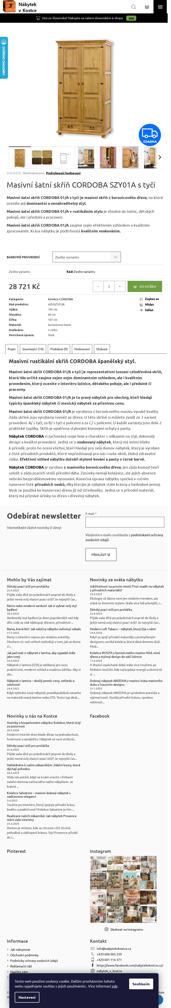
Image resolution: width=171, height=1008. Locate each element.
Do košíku (148, 286)
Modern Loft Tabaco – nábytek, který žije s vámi (123, 629)
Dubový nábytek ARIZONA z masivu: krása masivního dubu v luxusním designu (126, 682)
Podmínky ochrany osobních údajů (34, 960)
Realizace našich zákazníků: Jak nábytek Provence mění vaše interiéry (42, 818)
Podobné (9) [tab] (59, 349)
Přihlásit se (101, 555)
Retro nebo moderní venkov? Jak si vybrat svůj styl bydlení (42, 607)
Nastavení (27, 997)
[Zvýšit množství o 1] (119, 286)
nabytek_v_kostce (109, 971)
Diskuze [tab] (102, 349)
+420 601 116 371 (109, 960)
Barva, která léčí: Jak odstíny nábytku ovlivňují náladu (44, 629)
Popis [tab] (12, 349)
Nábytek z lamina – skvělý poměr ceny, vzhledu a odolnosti (40, 682)
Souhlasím (141, 983)
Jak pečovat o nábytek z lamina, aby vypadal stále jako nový (41, 654)
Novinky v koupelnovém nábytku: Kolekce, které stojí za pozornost (44, 724)
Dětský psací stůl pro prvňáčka (28, 586)
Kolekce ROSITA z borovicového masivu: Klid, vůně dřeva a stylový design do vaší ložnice (125, 654)
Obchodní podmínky (24, 955)
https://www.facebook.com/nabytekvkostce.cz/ (130, 965)
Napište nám (19, 972)
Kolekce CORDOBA (60, 299)
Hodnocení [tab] (82, 349)
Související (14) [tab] (33, 349)
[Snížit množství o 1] (98, 286)
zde (115, 986)
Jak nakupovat (20, 949)
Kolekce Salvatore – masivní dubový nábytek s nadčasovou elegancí (39, 795)
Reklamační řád (21, 966)
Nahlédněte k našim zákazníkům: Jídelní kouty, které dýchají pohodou (43, 767)
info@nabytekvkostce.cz (114, 948)
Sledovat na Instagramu (126, 929)
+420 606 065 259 (109, 954)
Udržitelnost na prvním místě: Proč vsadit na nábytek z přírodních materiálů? (127, 588)
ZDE (131, 18)
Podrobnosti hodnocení (63, 173)
